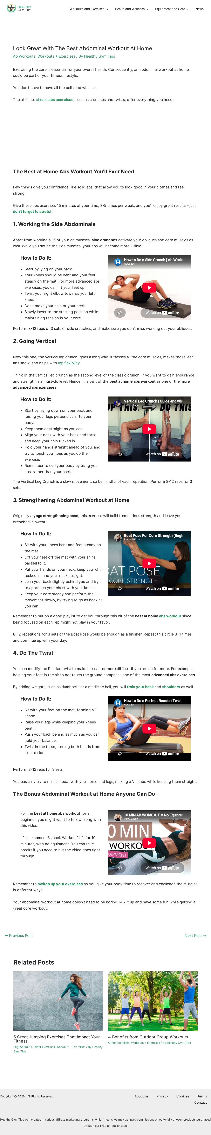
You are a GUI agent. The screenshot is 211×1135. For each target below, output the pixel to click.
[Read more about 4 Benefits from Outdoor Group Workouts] (153, 1001)
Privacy (162, 1096)
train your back (140, 687)
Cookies (182, 1096)
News (200, 9)
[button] (106, 9)
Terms (202, 1096)
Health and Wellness (130, 9)
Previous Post (19, 935)
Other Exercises (44, 1047)
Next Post (195, 935)
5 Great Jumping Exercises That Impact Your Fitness (56, 1039)
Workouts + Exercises (56, 56)
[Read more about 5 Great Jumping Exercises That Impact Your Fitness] (58, 1001)
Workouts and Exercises (87, 9)
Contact (200, 1102)
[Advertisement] (105, 138)
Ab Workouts (24, 56)
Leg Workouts (22, 1047)
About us (141, 1096)
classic (54, 99)
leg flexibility (69, 363)
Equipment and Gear (170, 9)
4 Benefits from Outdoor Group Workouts (148, 1036)
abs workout (170, 616)
